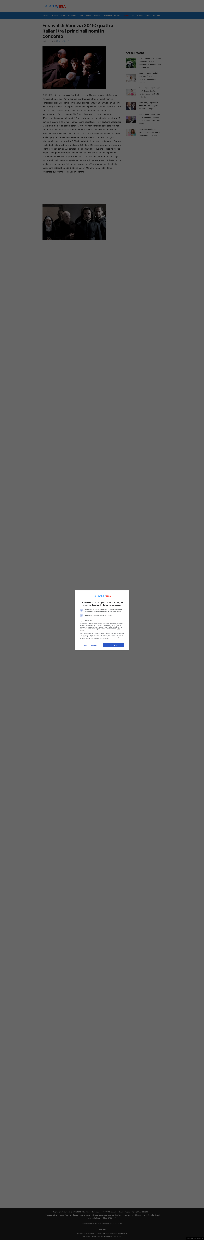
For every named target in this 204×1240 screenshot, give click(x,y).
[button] (102, 620)
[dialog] (102, 620)
